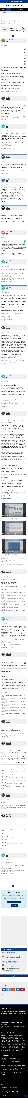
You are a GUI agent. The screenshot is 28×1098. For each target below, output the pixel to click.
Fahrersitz (15, 1038)
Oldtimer (20, 1044)
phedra (3, 1046)
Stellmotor (16, 1047)
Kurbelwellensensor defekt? (11, 952)
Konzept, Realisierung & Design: (12, 1093)
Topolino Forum (5, 1063)
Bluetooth (9, 1035)
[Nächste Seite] (17, 36)
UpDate (24, 1049)
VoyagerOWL (5, 23)
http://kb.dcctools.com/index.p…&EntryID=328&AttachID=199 (9, 497)
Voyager (3, 1050)
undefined (18, 1049)
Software (11, 1047)
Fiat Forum (3, 1068)
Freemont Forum (16, 1061)
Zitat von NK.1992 (7, 241)
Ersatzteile (9, 1038)
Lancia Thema (16, 1041)
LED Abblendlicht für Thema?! (11, 968)
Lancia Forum (4, 1069)
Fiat (6, 1040)
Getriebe (11, 1040)
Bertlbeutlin (6, 962)
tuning (7, 1049)
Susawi (5, 959)
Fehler (21, 1038)
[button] (25, 1)
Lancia (9, 1041)
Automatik (3, 1035)
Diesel (11, 1037)
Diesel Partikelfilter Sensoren (11, 961)
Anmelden (14, 905)
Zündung (18, 1050)
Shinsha (6, 970)
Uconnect (12, 1049)
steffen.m (15, 564)
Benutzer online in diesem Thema (11, 996)
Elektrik (20, 1037)
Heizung (16, 1040)
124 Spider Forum (12, 1058)
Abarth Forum (10, 1068)
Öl (22, 1050)
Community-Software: (10, 1091)
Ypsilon (13, 1050)
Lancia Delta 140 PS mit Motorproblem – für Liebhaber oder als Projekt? (14, 956)
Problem (8, 1046)
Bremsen (20, 1035)
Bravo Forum (12, 1060)
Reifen (16, 1046)
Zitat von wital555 (7, 662)
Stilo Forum (19, 1060)
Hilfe (20, 1040)
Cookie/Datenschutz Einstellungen (9, 1087)
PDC (25, 1044)
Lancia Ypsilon (13, 1043)
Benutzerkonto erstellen (14, 902)
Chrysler (3, 1037)
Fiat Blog (3, 1074)
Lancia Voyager (4, 1043)
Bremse (15, 1035)
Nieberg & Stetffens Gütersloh (8, 579)
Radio (12, 1046)
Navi (9, 1044)
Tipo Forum (4, 1058)
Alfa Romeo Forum (13, 1069)
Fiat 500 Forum (21, 1058)
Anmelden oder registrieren (15, 1)
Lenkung (20, 1043)
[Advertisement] (14, 16)
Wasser (8, 1050)
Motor (24, 1043)
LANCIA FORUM (14, 5)
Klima (24, 1040)
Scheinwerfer (4, 1047)
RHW (21, 1046)
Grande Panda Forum (15, 1063)
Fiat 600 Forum (4, 1060)
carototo (6, 954)
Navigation (14, 1044)
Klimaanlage (4, 1041)
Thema (2, 1049)
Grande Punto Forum (6, 1061)
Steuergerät (23, 1047)
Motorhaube (4, 1044)
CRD (7, 1037)
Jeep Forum (18, 1068)
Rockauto (6, 965)
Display (15, 1037)
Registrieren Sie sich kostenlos (14, 897)
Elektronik (3, 1038)
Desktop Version (14, 976)
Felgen (2, 1040)
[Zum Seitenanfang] (26, 1096)
